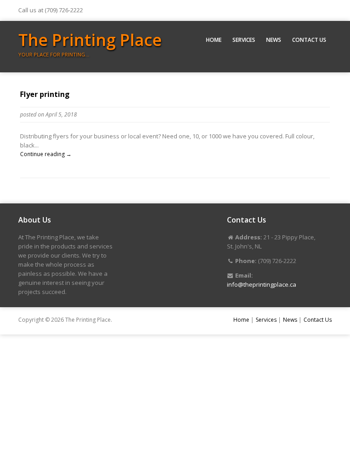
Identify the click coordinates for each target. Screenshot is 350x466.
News (273, 40)
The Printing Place (90, 40)
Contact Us (309, 40)
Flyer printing (45, 94)
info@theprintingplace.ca (261, 284)
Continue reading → (46, 154)
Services (243, 40)
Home (213, 40)
